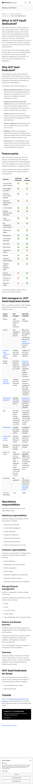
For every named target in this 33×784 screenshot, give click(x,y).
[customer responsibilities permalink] (28, 550)
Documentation (6, 16)
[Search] (25, 2)
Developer (4, 13)
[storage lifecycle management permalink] (30, 587)
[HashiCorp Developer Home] (9, 2)
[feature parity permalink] (20, 154)
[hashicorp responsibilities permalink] (28, 516)
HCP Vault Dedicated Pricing (25, 487)
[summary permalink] (13, 653)
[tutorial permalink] (12, 695)
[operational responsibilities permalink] (30, 502)
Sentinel (5, 436)
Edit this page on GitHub (10, 725)
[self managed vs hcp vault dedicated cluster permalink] (30, 298)
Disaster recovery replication (6, 381)
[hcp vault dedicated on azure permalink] (30, 671)
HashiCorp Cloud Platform (15, 13)
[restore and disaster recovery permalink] (30, 622)
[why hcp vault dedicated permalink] (30, 67)
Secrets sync (7, 427)
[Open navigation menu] (29, 2)
